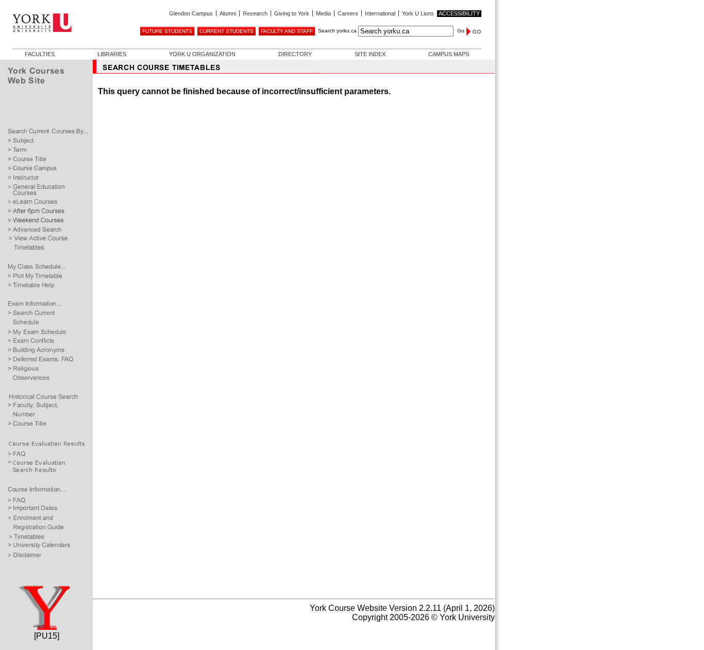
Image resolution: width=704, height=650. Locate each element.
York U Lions (418, 13)
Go (460, 30)
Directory (295, 54)
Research (255, 13)
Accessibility (459, 13)
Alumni (228, 13)
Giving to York (291, 13)
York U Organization (202, 54)
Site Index (370, 54)
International (380, 13)
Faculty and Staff (287, 31)
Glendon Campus (191, 13)
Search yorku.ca (337, 30)
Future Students (167, 31)
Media (323, 13)
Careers (348, 13)
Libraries (111, 54)
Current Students (226, 31)
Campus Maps (448, 54)
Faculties (40, 54)
